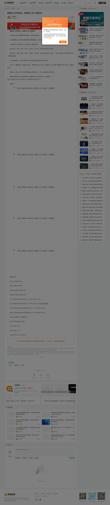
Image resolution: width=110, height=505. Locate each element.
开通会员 (62, 42)
